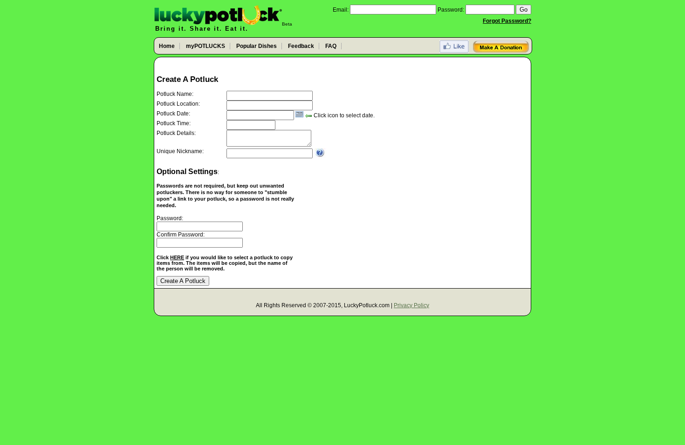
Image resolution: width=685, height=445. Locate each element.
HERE (177, 257)
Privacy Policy (411, 305)
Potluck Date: (173, 113)
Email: (341, 10)
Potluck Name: (175, 94)
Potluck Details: (176, 133)
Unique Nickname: (180, 151)
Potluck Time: (174, 123)
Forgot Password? (507, 21)
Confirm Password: (181, 234)
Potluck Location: (178, 104)
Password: (451, 10)
